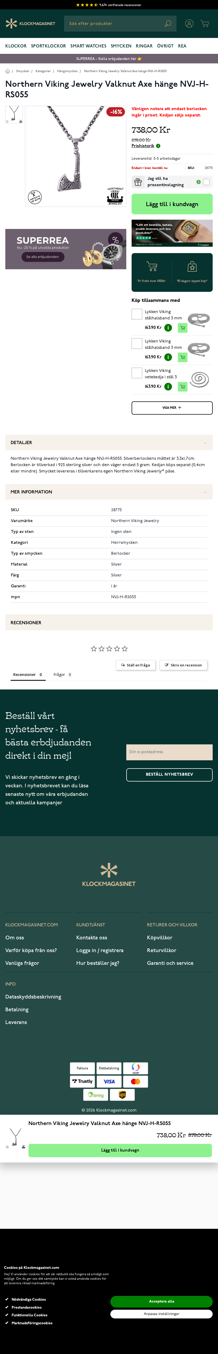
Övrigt (165, 46)
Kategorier (43, 71)
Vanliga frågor (22, 963)
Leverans (16, 1022)
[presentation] (134, 178)
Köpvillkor (159, 938)
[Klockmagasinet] (30, 23)
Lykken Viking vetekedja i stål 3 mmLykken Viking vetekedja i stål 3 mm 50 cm (162, 375)
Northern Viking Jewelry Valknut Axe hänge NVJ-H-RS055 (125, 71)
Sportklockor (48, 46)
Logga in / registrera (100, 950)
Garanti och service (170, 963)
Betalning (16, 1009)
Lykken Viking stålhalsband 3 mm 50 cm (163, 316)
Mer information (31, 492)
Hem (7, 71)
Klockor (16, 46)
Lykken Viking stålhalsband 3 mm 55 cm (163, 345)
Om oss (14, 938)
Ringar (144, 46)
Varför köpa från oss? (31, 950)
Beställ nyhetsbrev (169, 775)
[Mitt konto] (189, 23)
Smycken (121, 46)
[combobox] (120, 24)
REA (182, 46)
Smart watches (88, 46)
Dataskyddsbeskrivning (33, 997)
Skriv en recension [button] (186, 665)
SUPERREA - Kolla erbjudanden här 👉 (109, 59)
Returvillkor (161, 950)
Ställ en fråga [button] (138, 665)
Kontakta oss (91, 938)
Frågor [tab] (59, 674)
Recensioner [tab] (24, 674)
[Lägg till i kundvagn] (182, 328)
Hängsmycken (67, 71)
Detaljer (21, 443)
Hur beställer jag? (97, 963)
